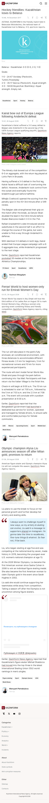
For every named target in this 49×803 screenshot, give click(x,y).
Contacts (5, 789)
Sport (15, 100)
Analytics (5, 741)
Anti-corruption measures (11, 771)
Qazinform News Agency (21, 659)
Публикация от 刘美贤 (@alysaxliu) (20, 653)
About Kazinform (8, 762)
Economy (5, 736)
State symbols (7, 767)
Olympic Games (27, 678)
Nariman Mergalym (17, 275)
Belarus (30, 100)
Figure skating (7, 678)
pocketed (6, 258)
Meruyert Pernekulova (18, 436)
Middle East (42, 426)
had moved (7, 665)
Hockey (22, 100)
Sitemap (5, 784)
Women (10, 426)
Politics (5, 731)
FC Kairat (6, 268)
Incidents (5, 750)
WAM (4, 312)
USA (36, 678)
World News (7, 430)
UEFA (31, 268)
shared (25, 531)
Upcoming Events (22, 426)
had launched (32, 406)
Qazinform (14, 255)
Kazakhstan (6, 100)
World (4, 745)
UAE (4, 426)
